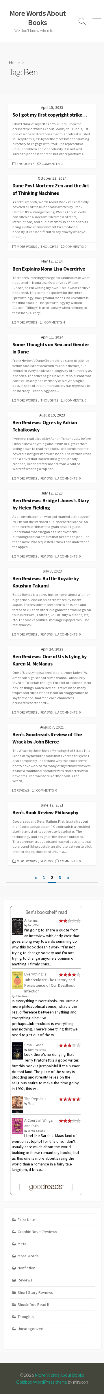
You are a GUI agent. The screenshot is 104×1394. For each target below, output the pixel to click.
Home (14, 62)
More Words (27, 246)
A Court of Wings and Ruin (38, 1123)
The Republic (35, 1098)
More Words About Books (59, 1375)
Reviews (46, 478)
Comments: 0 (52, 163)
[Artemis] (17, 925)
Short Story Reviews (35, 1292)
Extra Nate (26, 1219)
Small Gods (34, 1044)
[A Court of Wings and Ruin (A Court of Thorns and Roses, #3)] (17, 1125)
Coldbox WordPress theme (41, 1382)
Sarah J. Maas (36, 1131)
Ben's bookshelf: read (46, 912)
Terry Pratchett (37, 1049)
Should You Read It (33, 1304)
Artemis (31, 920)
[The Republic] (17, 1104)
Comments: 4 (54, 322)
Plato (31, 1103)
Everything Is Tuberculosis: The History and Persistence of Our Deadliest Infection (49, 982)
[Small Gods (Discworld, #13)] (17, 1050)
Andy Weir (34, 925)
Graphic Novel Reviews (37, 1231)
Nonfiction (26, 1268)
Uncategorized (30, 1328)
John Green (22, 996)
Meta (22, 1243)
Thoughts (25, 163)
